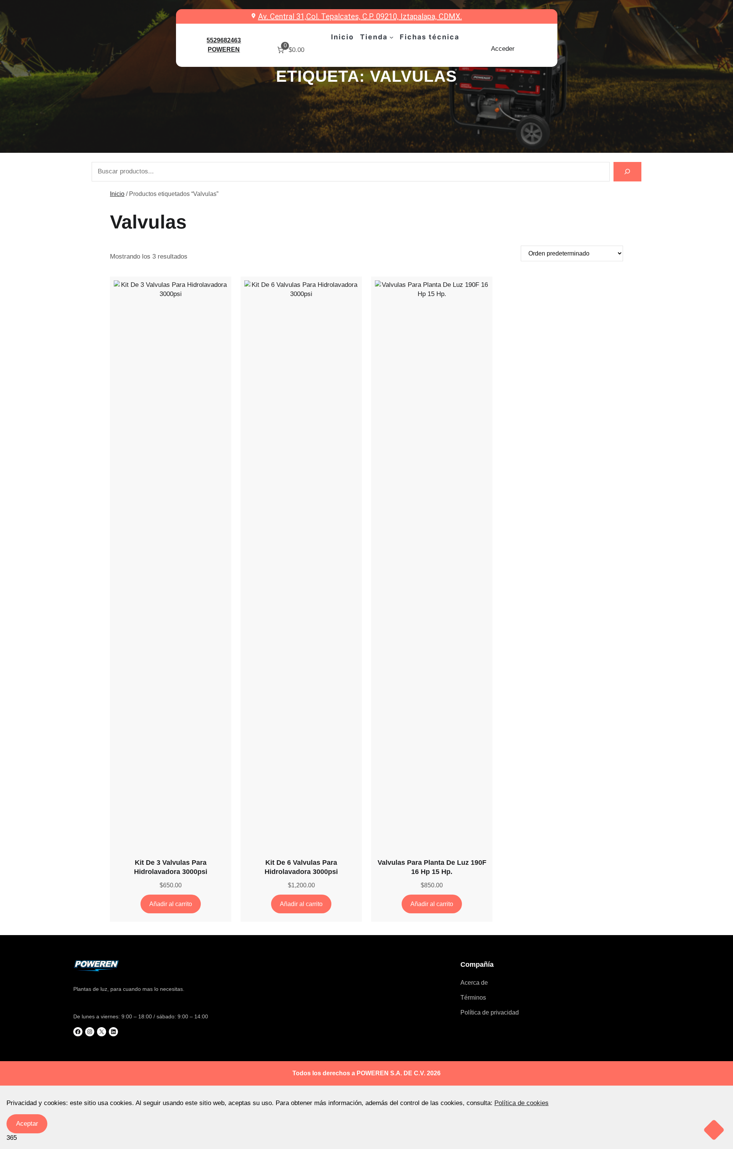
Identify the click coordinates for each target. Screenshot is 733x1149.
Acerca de (474, 982)
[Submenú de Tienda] (391, 37)
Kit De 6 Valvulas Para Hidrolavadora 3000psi (301, 867)
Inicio (117, 194)
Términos (473, 997)
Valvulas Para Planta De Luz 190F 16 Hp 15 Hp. (432, 867)
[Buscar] (627, 171)
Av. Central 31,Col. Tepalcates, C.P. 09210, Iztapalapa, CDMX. (360, 16)
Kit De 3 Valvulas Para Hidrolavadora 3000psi (170, 867)
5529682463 (224, 40)
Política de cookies (521, 1103)
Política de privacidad (489, 1012)
